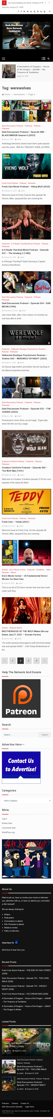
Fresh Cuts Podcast (10, 183)
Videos (13, 572)
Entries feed (7, 823)
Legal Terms (29, 1107)
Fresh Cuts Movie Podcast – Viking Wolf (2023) (26, 186)
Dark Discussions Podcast (12, 126)
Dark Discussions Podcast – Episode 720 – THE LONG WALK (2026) (31, 1069)
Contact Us (25, 1103)
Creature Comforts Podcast (13, 461)
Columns (15, 1103)
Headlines (40, 570)
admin (19, 139)
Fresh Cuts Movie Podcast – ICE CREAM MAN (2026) (25, 994)
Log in (4, 819)
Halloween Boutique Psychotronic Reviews (28, 349)
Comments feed (8, 828)
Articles (5, 570)
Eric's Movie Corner (17, 570)
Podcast (37, 126)
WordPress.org (8, 832)
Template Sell (8, 1113)
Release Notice (16, 628)
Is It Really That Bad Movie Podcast (25, 244)
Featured (28, 126)
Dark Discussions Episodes (12, 1107)
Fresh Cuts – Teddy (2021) (15, 522)
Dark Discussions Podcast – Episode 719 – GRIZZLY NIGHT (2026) (31, 1085)
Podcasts (5, 128)
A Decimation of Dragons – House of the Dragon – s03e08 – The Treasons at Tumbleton (33, 69)
